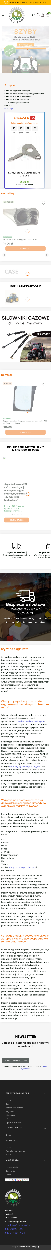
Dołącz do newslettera (16, 1060)
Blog (7, 1104)
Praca (8, 1155)
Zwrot (8, 1135)
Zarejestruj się (12, 1167)
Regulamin (10, 1111)
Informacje (10, 1115)
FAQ (7, 1119)
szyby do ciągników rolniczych (29, 721)
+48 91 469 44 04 (15, 1233)
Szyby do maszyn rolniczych (16, 99)
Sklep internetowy (24, 1247)
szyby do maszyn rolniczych (22, 867)
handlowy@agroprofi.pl (17, 1225)
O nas (8, 1100)
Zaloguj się (10, 1171)
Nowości (8, 105)
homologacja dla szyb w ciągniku (25, 766)
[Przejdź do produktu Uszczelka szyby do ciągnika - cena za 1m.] (25, 217)
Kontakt (9, 1147)
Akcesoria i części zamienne (16, 102)
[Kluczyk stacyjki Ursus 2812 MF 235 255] (24, 152)
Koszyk (9, 1174)
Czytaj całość (17, 520)
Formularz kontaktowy (15, 1151)
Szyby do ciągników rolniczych (17, 91)
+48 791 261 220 (14, 1229)
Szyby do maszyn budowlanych (18, 96)
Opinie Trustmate (13, 1122)
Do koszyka (25, 248)
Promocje (8, 108)
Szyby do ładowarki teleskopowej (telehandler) (24, 93)
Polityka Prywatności (14, 1107)
